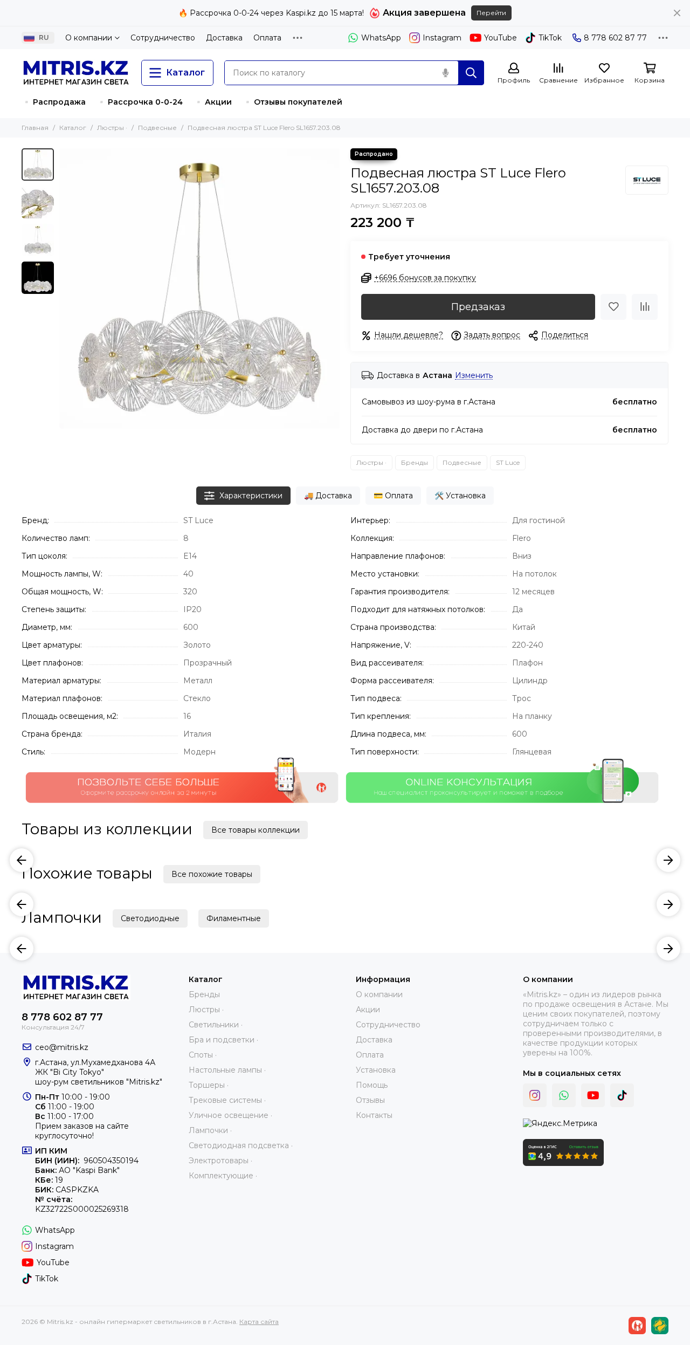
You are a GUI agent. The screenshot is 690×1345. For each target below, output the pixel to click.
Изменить (474, 376)
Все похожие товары (211, 874)
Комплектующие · (223, 1176)
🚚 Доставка (328, 495)
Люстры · (112, 127)
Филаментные (233, 918)
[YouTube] (593, 1095)
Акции (368, 1009)
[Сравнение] (645, 307)
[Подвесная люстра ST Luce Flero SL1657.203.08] (199, 288)
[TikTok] (622, 1095)
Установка (376, 1070)
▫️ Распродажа (54, 102)
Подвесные (157, 127)
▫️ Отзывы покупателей (292, 102)
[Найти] (471, 72)
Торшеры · (209, 1085)
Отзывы (370, 1100)
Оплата (267, 38)
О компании (88, 38)
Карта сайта (259, 1321)
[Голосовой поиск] (445, 72)
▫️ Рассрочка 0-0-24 (139, 102)
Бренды (414, 462)
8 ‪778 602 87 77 (615, 38)
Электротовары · (220, 1160)
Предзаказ (478, 307)
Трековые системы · (227, 1100)
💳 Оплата (393, 495)
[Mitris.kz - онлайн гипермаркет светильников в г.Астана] (76, 73)
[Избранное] (613, 307)
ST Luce (508, 462)
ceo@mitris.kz (61, 1047)
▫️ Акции (213, 102)
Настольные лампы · (227, 1070)
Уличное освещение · (230, 1115)
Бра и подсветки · (223, 1040)
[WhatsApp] (564, 1095)
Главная (35, 127)
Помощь (372, 1085)
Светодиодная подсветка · (241, 1145)
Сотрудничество (162, 38)
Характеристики (250, 495)
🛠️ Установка (460, 495)
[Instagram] (535, 1095)
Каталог (72, 127)
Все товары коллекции (255, 830)
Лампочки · (210, 1130)
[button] (65, 288)
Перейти (491, 13)
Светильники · (216, 1025)
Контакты (374, 1115)
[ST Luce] (647, 180)
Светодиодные (150, 918)
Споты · (203, 1055)
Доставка (224, 38)
